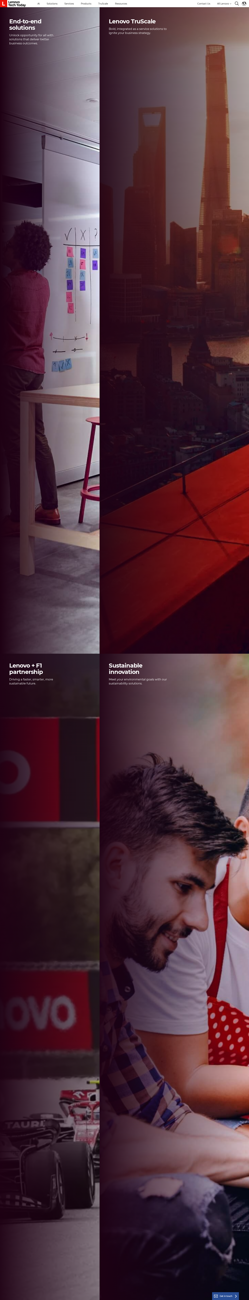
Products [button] (86, 3)
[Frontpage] (13, 3)
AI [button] (38, 3)
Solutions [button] (52, 3)
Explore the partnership (23, 690)
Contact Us (203, 3)
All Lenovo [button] (223, 3)
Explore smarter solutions (24, 50)
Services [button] (69, 3)
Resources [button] (121, 3)
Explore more (116, 690)
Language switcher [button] (244, 3)
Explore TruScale (118, 40)
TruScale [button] (103, 3)
